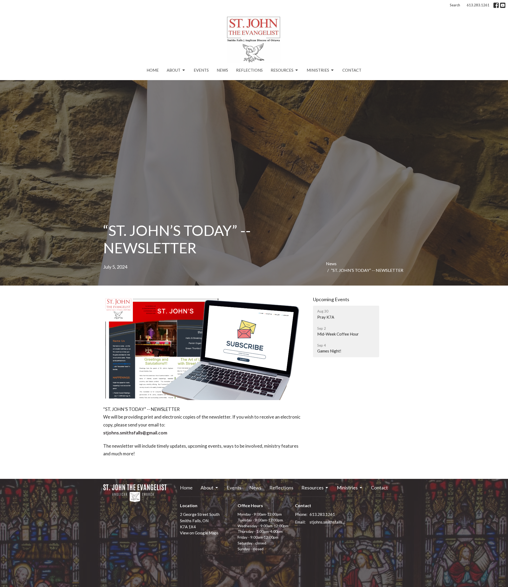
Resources (282, 70)
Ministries (318, 70)
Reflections (249, 70)
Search (455, 5)
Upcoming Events (331, 299)
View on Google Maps (199, 532)
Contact (351, 70)
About (173, 70)
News (222, 70)
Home (153, 70)
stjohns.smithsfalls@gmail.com (135, 432)
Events (201, 70)
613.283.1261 (478, 5)
